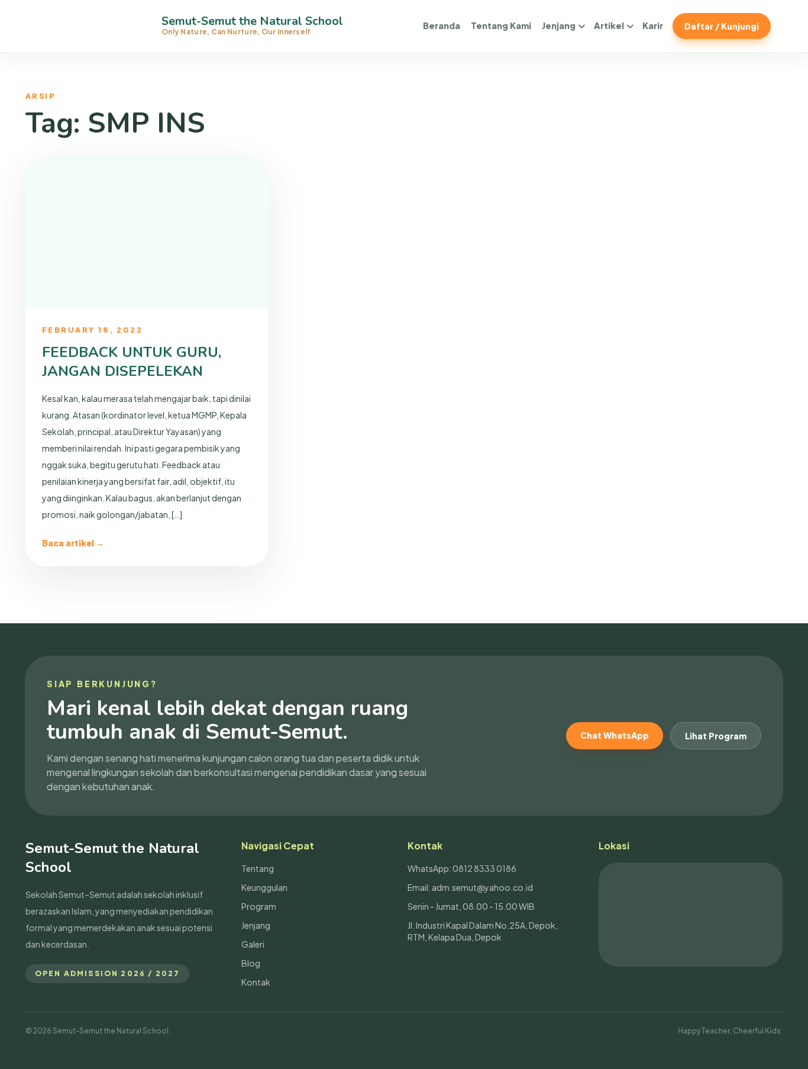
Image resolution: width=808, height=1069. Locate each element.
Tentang (257, 868)
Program (258, 906)
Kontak (255, 982)
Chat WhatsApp (614, 735)
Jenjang (559, 25)
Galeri (252, 944)
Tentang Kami (501, 25)
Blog (250, 963)
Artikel (609, 25)
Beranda (441, 25)
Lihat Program (715, 735)
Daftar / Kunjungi (721, 26)
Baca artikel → (73, 542)
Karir (652, 25)
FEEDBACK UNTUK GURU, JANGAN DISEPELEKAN (131, 362)
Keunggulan (264, 887)
